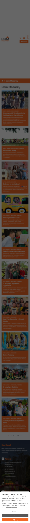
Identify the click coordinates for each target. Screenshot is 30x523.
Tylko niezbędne (15, 515)
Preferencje (15, 511)
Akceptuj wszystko (15, 519)
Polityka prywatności (11, 507)
